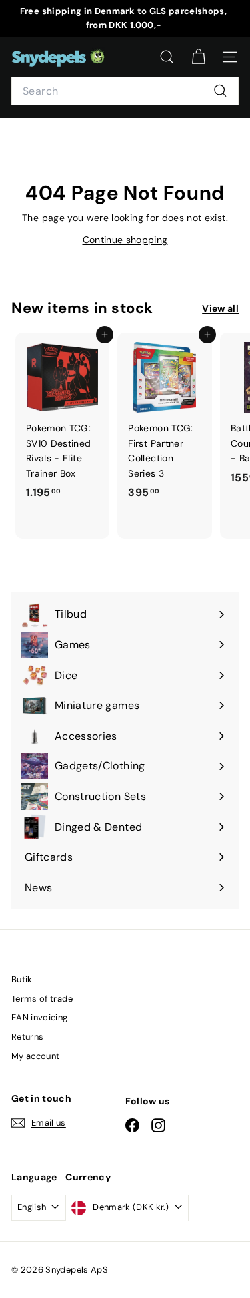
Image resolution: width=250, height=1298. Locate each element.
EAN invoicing (39, 1017)
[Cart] (198, 57)
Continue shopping (125, 240)
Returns (27, 1036)
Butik (22, 979)
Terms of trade (42, 998)
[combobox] (125, 91)
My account (35, 1056)
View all (220, 308)
